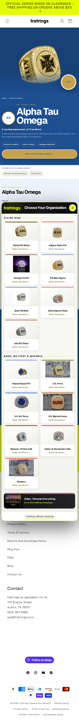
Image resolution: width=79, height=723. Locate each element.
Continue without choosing (39, 516)
